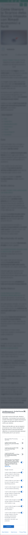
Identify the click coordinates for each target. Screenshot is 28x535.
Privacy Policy (22, 532)
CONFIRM (8, 526)
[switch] (22, 443)
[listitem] (14, 439)
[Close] (24, 411)
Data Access (14, 532)
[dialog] (14, 472)
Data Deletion (5, 532)
